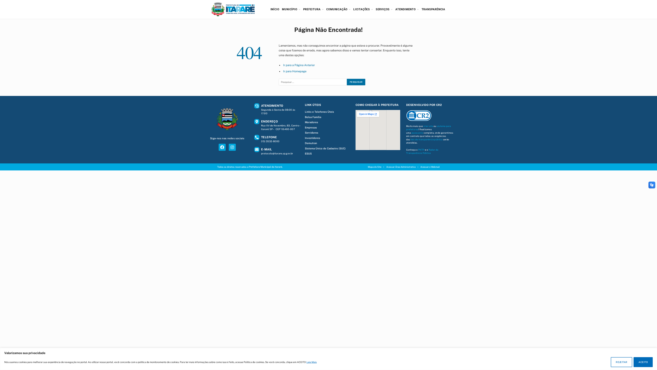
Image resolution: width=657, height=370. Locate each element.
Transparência (433, 9)
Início (274, 9)
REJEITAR (621, 362)
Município (289, 9)
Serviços (383, 9)
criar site (428, 126)
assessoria (417, 133)
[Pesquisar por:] (313, 82)
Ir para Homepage (294, 71)
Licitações (361, 9)
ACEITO (643, 362)
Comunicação (336, 9)
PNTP (421, 150)
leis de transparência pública (427, 139)
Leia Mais (311, 362)
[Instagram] (232, 147)
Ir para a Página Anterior (299, 65)
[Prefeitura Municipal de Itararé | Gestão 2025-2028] (233, 9)
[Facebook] (222, 147)
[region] (328, 359)
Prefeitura (312, 9)
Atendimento (405, 9)
